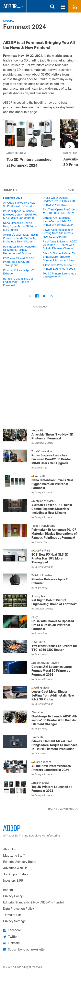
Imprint (8, 890)
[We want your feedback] (29, 296)
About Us (9, 849)
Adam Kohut (41, 587)
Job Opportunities (15, 874)
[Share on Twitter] (44, 296)
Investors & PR (13, 880)
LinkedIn (14, 943)
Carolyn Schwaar (44, 492)
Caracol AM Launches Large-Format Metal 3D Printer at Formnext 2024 (58, 221)
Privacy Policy (13, 896)
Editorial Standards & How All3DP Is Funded (33, 902)
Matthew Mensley (44, 443)
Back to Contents (61, 808)
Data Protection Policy (18, 908)
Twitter (12, 936)
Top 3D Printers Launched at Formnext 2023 (60, 275)
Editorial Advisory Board (19, 862)
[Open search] (52, 6)
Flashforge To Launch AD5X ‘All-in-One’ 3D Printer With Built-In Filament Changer (60, 245)
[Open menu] (63, 6)
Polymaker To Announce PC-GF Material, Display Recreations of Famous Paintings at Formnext (20, 250)
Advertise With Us (15, 868)
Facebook (14, 930)
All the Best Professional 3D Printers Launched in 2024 (59, 267)
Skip (71, 190)
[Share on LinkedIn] (51, 296)
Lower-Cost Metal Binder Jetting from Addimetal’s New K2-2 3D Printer (58, 233)
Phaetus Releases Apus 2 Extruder (18, 272)
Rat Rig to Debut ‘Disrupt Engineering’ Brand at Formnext (18, 282)
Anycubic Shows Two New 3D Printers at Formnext (19, 204)
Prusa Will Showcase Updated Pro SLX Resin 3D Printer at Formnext (59, 201)
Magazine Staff (14, 855)
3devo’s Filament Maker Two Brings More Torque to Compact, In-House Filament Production (60, 257)
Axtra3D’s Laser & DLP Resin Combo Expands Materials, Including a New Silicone (20, 238)
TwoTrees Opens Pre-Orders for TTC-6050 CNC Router (60, 211)
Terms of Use (12, 915)
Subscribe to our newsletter (26, 949)
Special (8, 20)
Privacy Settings (14, 921)
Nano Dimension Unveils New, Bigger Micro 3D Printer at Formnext (20, 226)
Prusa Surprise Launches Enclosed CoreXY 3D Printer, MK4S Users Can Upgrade (20, 214)
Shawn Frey (41, 467)
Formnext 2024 (12, 197)
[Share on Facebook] (37, 296)
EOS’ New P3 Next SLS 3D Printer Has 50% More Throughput (18, 262)
